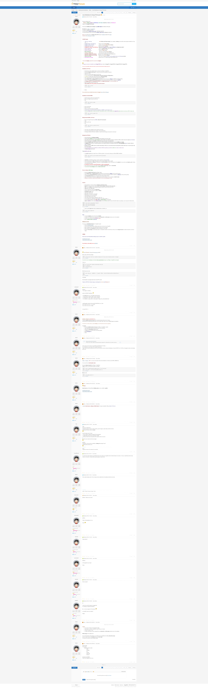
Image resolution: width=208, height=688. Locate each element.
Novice (73, 466)
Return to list (98, 12)
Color (85, 671)
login (132, 0)
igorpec (76, 474)
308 (79, 546)
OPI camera (89, 35)
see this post (95, 219)
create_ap (96, 252)
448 (76, 26)
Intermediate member (75, 528)
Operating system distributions (83, 10)
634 (76, 484)
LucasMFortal (76, 453)
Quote (90, 671)
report (134, 245)
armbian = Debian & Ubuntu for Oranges (87, 491)
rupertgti (76, 536)
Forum (74, 7)
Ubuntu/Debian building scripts (87, 391)
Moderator (74, 29)
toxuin (87, 360)
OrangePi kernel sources (86, 238)
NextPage (134, 12)
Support (88, 285)
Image (87, 671)
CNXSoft (103, 34)
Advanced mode (123, 671)
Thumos (107, 92)
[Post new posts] (75, 12)
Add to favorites (74, 0)
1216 (76, 510)
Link (88, 671)
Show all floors (98, 247)
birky (84, 360)
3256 (76, 439)
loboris (76, 16)
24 (79, 463)
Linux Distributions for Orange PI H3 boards (99, 10)
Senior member (74, 613)
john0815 (76, 600)
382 (79, 525)
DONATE (96, 243)
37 (76, 525)
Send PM (75, 33)
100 (76, 610)
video (110, 34)
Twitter (95, 491)
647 (79, 610)
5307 (79, 26)
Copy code (89, 86)
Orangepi (78, 0)
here (102, 92)
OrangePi (73, 10)
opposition (93, 285)
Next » (104, 664)
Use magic (131, 245)
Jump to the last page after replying (91, 679)
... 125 (124, 12)
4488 (79, 484)
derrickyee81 (76, 515)
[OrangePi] (79, 4)
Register (135, 0)
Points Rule (133, 679)
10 (73, 26)
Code (91, 671)
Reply (84, 245)
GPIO (94, 35)
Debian (90, 10)
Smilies (93, 671)
